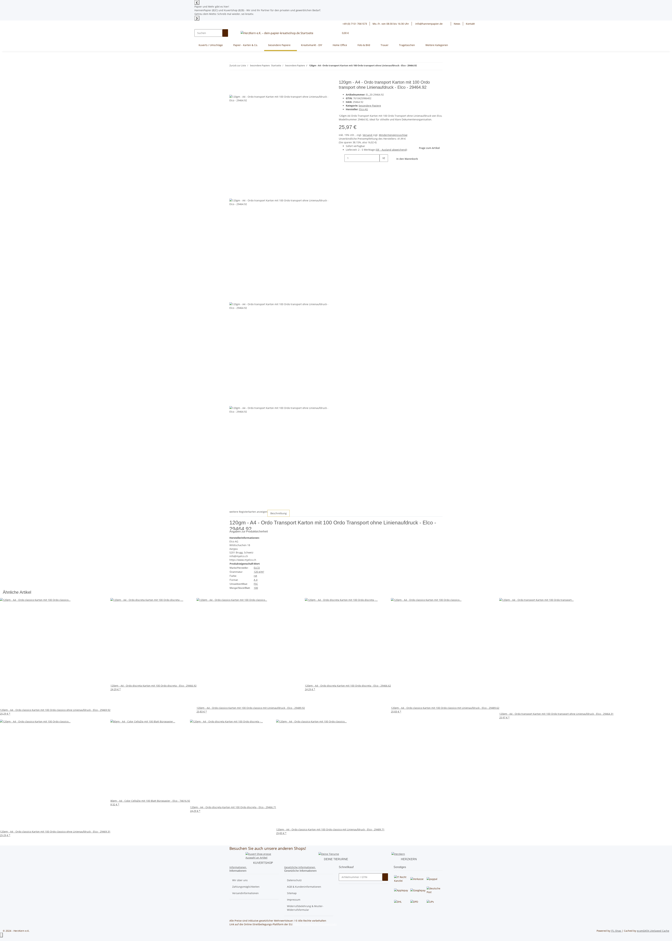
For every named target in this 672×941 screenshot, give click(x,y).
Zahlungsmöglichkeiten (246, 886)
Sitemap (292, 893)
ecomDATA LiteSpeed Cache (653, 930)
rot (255, 575)
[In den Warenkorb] (232, 78)
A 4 (255, 579)
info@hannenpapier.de (429, 23)
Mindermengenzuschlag (393, 135)
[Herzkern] (398, 853)
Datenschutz (294, 880)
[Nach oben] (1, 935)
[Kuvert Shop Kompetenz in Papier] (263, 855)
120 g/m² (259, 571)
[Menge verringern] (341, 158)
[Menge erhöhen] (382, 165)
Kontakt (470, 23)
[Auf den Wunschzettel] (238, 91)
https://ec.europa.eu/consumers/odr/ (315, 924)
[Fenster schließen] (232, 83)
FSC (256, 583)
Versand (368, 135)
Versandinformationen (245, 893)
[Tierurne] (328, 853)
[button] (448, 23)
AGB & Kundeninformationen (304, 886)
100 (256, 587)
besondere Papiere (370, 105)
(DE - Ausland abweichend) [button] (391, 149)
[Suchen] (225, 33)
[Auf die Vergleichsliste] (232, 91)
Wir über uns (240, 880)
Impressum (293, 899)
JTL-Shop (616, 930)
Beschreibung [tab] (278, 513)
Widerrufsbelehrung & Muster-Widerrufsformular (305, 907)
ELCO (257, 567)
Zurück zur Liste (237, 65)
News (457, 23)
